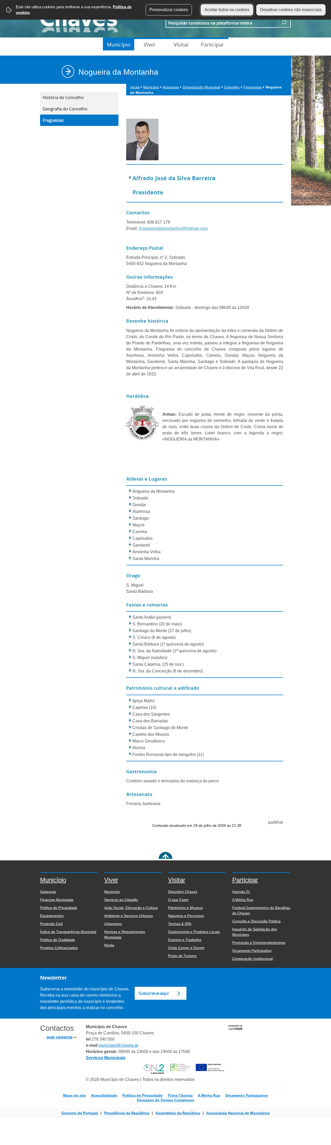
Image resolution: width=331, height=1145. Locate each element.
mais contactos (60, 1037)
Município (118, 44)
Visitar (181, 44)
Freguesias (53, 120)
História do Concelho (63, 97)
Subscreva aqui (154, 993)
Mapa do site (74, 1095)
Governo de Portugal (79, 1113)
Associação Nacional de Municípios (238, 1113)
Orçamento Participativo (246, 1095)
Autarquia (171, 87)
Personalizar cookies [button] (168, 9)
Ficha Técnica (180, 1095)
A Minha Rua (209, 1095)
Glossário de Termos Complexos (165, 1100)
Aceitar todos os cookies (227, 9)
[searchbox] (220, 23)
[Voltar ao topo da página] (165, 859)
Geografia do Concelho (65, 109)
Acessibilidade (104, 1095)
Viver (150, 44)
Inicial (134, 87)
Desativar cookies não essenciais (291, 9)
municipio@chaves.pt (118, 1045)
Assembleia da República (177, 1113)
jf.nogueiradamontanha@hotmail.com (173, 228)
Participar (212, 44)
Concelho (231, 87)
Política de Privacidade (142, 1095)
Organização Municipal (201, 87)
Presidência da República (126, 1113)
